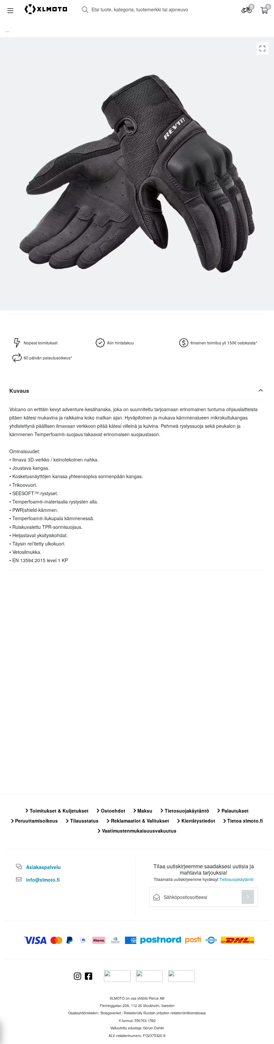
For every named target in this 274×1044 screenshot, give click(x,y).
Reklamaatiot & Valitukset (139, 820)
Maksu (144, 810)
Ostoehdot (112, 810)
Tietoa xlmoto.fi (244, 820)
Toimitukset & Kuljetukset (58, 810)
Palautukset (234, 810)
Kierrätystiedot (197, 820)
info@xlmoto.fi (43, 879)
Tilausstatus (84, 820)
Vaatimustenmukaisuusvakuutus (138, 830)
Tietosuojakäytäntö (186, 810)
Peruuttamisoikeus (36, 820)
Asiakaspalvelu (43, 867)
